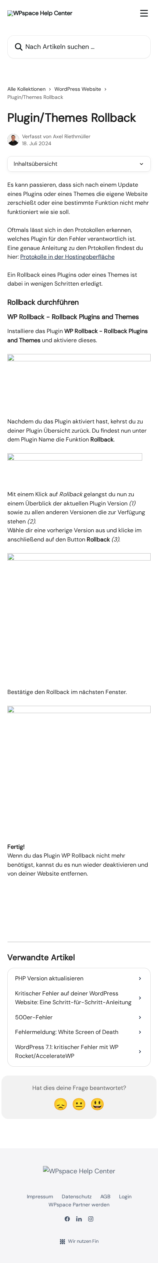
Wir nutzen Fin (83, 1241)
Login (125, 1196)
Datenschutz (76, 1196)
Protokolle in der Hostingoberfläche (67, 257)
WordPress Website (77, 89)
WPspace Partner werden (79, 1204)
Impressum (40, 1196)
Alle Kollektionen (26, 89)
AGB (105, 1196)
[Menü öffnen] (144, 13)
